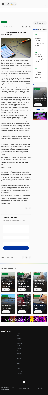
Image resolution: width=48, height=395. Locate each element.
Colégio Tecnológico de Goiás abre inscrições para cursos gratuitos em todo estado (40, 74)
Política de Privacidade (24, 388)
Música (18, 363)
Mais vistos (39, 28)
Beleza (18, 333)
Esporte (18, 350)
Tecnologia (19, 373)
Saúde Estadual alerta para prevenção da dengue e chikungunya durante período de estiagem (40, 58)
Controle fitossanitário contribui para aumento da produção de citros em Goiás (39, 41)
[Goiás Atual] (11, 4)
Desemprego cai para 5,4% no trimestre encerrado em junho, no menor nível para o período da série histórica (40, 305)
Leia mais (37, 104)
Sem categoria (20, 371)
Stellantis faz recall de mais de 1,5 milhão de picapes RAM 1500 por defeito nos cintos (7, 284)
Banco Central (23, 71)
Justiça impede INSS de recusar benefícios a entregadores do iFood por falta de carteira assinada (23, 305)
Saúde (18, 368)
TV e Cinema (19, 376)
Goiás (36, 34)
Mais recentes (35, 28)
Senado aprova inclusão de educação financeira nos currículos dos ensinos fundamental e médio (39, 283)
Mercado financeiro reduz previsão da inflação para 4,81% (40, 100)
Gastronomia (19, 353)
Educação (19, 340)
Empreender (19, 343)
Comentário (5, 224)
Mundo (18, 361)
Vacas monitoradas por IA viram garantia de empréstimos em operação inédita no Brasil (24, 284)
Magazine (19, 358)
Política (18, 366)
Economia (6, 16)
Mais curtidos (44, 28)
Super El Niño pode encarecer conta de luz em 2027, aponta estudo (8, 307)
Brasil (18, 335)
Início (2, 16)
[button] (36, 109)
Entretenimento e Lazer (22, 345)
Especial (19, 348)
